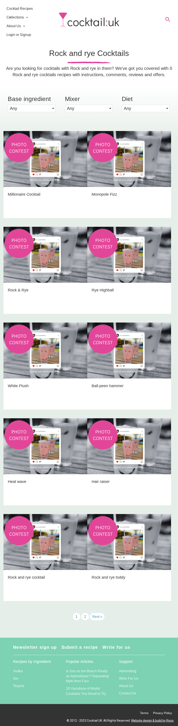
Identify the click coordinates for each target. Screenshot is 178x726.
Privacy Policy (162, 713)
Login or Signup (19, 35)
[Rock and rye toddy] (129, 557)
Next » (97, 616)
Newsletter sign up (35, 647)
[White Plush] (45, 366)
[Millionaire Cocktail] (45, 174)
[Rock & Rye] (45, 270)
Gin (15, 678)
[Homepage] (89, 19)
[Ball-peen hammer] (129, 366)
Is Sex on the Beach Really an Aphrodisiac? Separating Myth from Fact (87, 676)
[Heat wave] (45, 461)
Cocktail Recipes (20, 8)
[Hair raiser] (129, 461)
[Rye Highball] (129, 270)
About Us (14, 26)
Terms (144, 713)
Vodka (18, 671)
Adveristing (127, 671)
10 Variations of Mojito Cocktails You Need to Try (86, 691)
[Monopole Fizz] (129, 174)
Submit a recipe (79, 647)
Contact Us (127, 693)
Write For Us (128, 678)
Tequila (18, 686)
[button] (32, 108)
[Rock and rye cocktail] (45, 557)
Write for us (116, 647)
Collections (15, 17)
